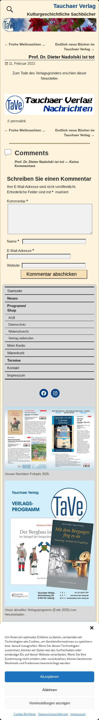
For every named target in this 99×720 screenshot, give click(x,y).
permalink (18, 121)
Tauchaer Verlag (74, 6)
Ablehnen (49, 690)
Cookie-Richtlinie (25, 714)
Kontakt (13, 368)
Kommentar (17, 201)
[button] (91, 627)
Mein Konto (16, 345)
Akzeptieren (49, 677)
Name (13, 241)
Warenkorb (15, 353)
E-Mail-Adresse (20, 251)
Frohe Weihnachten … (25, 44)
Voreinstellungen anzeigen (49, 703)
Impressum (78, 714)
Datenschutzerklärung (53, 714)
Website (13, 265)
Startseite (14, 291)
